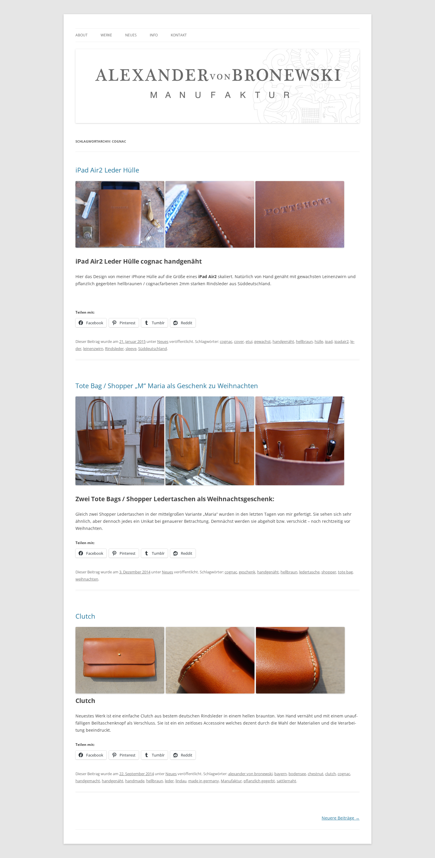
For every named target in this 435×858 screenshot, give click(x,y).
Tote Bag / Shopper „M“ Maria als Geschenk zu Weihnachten (166, 385)
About (81, 35)
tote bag (345, 572)
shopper (328, 572)
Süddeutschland (152, 348)
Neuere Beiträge (341, 818)
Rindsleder (114, 348)
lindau (180, 780)
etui (249, 341)
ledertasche (309, 572)
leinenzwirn (93, 348)
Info (154, 35)
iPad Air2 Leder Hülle (107, 169)
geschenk (247, 572)
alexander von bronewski (250, 773)
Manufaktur (231, 780)
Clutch (85, 616)
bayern (280, 773)
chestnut (315, 773)
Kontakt (179, 35)
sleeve (130, 348)
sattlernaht (286, 780)
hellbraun (304, 341)
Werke (106, 35)
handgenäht (283, 341)
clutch (330, 773)
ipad (329, 341)
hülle (319, 341)
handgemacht (87, 780)
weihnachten (86, 579)
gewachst (262, 341)
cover (239, 341)
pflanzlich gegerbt (259, 780)
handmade (134, 780)
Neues (131, 35)
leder (169, 780)
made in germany (203, 780)
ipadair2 (341, 341)
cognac (226, 341)
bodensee (297, 773)
